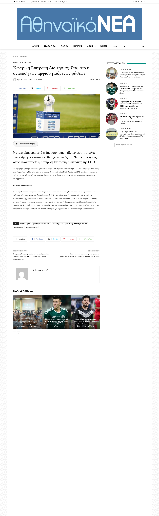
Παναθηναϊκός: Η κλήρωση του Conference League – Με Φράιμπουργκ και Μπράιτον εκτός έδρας (56, 322)
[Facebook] (133, 1)
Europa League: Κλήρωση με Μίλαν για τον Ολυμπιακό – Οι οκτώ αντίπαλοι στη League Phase (131, 119)
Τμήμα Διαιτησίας (31, 227)
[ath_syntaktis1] (15, 79)
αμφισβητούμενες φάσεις (41, 224)
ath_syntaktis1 (25, 79)
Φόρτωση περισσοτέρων (125, 145)
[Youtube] (144, 1)
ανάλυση (56, 224)
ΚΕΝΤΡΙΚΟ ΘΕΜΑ (27, 318)
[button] (143, 46)
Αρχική (15, 56)
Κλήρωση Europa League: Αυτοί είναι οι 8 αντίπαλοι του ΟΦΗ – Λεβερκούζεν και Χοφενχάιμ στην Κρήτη (85, 322)
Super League (25, 224)
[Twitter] (138, 1)
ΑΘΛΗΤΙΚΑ (23, 56)
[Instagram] (136, 1)
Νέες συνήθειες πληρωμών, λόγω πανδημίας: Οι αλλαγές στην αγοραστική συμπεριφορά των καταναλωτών (31, 256)
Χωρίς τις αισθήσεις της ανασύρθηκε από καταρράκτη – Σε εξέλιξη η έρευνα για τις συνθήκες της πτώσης (132, 135)
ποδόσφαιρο (18, 227)
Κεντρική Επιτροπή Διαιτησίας (76, 224)
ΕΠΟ (62, 224)
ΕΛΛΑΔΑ (27, 62)
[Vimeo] (141, 1)
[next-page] (18, 333)
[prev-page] (14, 333)
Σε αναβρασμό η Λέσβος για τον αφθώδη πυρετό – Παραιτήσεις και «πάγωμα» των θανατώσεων (27, 323)
